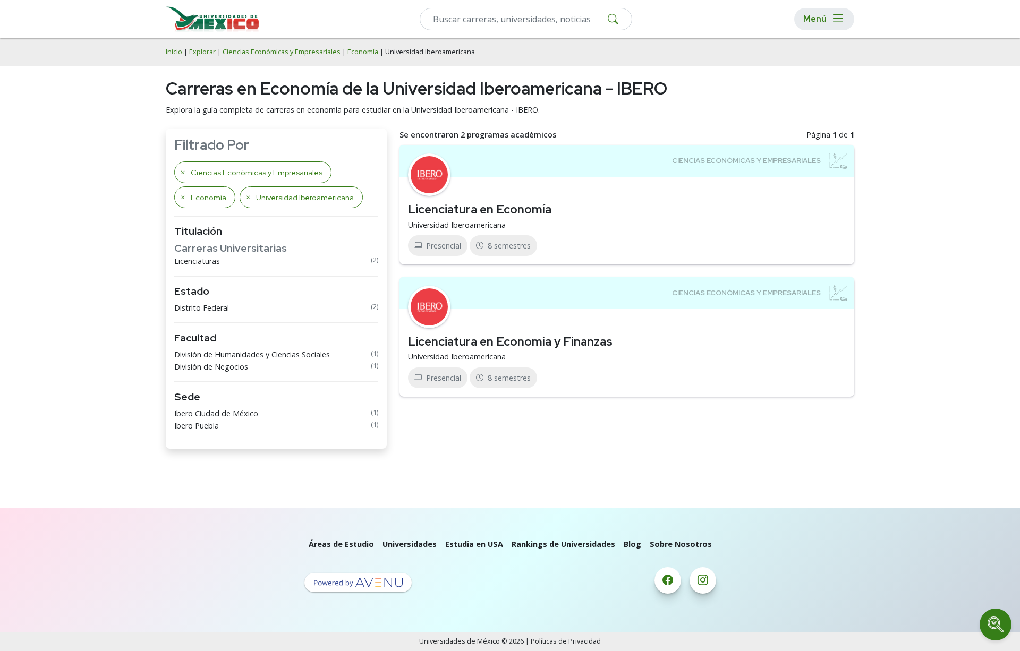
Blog (632, 544)
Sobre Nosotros (681, 544)
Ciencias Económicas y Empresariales (282, 51)
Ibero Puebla (196, 426)
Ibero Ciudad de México (216, 413)
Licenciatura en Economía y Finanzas (510, 341)
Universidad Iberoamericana (457, 225)
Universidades (409, 544)
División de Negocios (211, 367)
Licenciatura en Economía (479, 209)
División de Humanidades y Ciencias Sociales (252, 354)
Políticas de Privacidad (566, 641)
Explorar (202, 51)
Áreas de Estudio (341, 544)
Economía (362, 51)
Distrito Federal (201, 308)
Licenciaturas (197, 261)
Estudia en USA (474, 544)
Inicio (174, 51)
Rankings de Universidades (563, 544)
